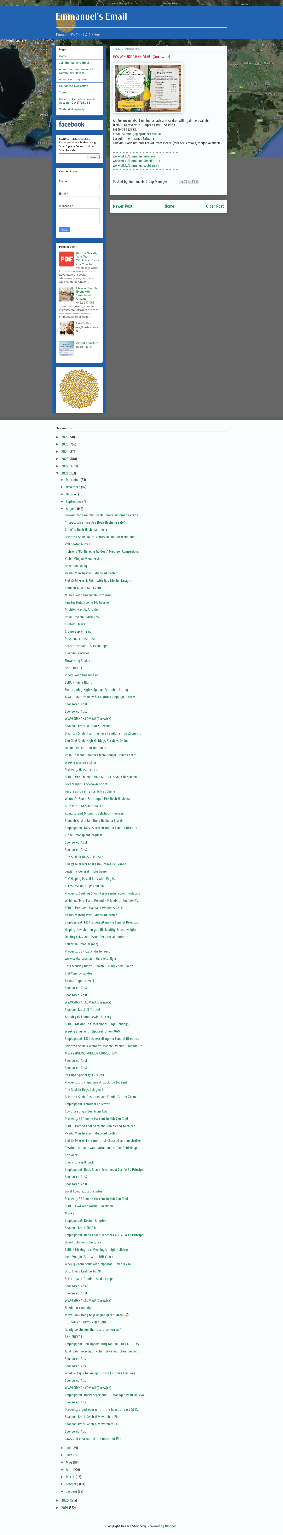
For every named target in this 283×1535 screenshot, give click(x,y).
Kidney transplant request (84, 835)
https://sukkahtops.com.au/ (84, 886)
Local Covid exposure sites (84, 1191)
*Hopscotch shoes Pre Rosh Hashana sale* (95, 522)
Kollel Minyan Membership (83, 559)
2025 (65, 444)
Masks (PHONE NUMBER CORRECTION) (91, 1053)
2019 (65, 1508)
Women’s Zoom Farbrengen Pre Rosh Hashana (97, 799)
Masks (69, 1213)
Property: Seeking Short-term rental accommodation (102, 893)
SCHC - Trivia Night (78, 682)
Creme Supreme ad (78, 631)
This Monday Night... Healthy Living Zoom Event (99, 966)
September (74, 501)
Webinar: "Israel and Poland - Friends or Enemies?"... (102, 900)
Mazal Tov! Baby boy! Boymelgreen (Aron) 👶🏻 (97, 1315)
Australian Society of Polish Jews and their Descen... (102, 1351)
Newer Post (123, 206)
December (73, 480)
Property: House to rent (82, 770)
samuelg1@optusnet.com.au (142, 134)
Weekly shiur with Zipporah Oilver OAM (93, 1031)
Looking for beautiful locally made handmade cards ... (103, 515)
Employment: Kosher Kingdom (86, 1220)
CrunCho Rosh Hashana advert (86, 530)
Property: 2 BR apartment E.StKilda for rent (96, 1082)
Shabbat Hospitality (71, 109)
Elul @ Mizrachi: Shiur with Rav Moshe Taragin (98, 581)
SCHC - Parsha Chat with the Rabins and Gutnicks (100, 1126)
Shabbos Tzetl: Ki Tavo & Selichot (88, 726)
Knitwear (71, 1155)
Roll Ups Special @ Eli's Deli (84, 1075)
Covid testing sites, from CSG (86, 1111)
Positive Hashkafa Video (82, 610)
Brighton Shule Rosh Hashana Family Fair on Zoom (100, 1097)
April (69, 1469)
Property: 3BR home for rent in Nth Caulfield (96, 1118)
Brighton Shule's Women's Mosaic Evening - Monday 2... (104, 1046)
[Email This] (181, 182)
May (69, 1462)
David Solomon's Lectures (83, 1242)
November (73, 487)
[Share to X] (189, 182)
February (72, 1484)
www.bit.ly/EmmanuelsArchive (134, 156)
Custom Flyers (75, 624)
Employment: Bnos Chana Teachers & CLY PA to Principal (104, 1169)
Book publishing (76, 566)
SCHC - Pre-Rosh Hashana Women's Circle (94, 908)
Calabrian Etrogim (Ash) (81, 944)
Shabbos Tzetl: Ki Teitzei (82, 1009)
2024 (65, 451)
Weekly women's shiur (80, 762)
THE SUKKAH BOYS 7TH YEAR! (85, 1322)
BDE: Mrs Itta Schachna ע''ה (84, 806)
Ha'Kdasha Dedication (73, 85)
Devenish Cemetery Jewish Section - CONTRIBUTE (77, 100)
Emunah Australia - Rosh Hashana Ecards (94, 820)
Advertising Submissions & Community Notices (76, 71)
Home (169, 206)
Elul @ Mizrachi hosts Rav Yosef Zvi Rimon (95, 864)
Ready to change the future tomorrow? (93, 1329)
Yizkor (63, 92)
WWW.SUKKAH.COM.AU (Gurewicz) (88, 719)
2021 (65, 473)
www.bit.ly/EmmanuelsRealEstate (137, 161)
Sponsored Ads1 (76, 704)
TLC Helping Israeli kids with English (90, 878)
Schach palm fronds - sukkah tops (89, 1279)
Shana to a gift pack (79, 1162)
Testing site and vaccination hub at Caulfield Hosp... (102, 1148)
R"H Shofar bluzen (77, 544)
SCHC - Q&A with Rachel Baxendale (89, 1206)
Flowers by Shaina (77, 661)
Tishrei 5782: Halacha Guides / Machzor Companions (102, 551)
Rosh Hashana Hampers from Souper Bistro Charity (101, 755)
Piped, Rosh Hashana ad (82, 675)
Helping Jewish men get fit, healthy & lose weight (100, 929)
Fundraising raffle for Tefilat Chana (90, 791)
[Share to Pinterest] (197, 182)
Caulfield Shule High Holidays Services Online (96, 740)
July (69, 1448)
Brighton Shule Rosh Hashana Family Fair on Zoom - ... (103, 733)
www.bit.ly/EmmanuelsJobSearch (136, 165)
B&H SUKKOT (73, 668)
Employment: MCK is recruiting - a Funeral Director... (102, 828)
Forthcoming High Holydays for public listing (96, 690)
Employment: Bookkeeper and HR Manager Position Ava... (105, 1395)
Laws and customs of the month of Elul (93, 1439)
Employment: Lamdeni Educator (87, 1104)
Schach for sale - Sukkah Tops (86, 646)
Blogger (170, 1526)
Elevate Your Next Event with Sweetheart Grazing (88, 293)
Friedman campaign (78, 1308)
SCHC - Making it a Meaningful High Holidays (97, 1024)
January (72, 1491)
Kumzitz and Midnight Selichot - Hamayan (95, 813)
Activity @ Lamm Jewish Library (88, 1017)
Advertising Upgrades (73, 79)
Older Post (215, 206)
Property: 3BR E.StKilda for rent (87, 951)
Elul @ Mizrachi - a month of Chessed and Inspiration (103, 1140)
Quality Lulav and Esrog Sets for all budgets (96, 937)
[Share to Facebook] (193, 182)
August (71, 509)
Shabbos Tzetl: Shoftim (81, 1228)
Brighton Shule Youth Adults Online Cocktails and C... (102, 537)
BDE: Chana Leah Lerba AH (83, 1271)
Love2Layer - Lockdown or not (86, 784)
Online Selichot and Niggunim (85, 748)
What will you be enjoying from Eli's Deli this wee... (101, 1373)
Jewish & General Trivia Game (86, 871)
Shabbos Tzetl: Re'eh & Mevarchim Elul (92, 1417)
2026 (65, 437)
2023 (65, 459)
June (69, 1455)
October (72, 494)
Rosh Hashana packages (82, 617)
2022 (65, 466)
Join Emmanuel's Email (74, 62)
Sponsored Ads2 (76, 711)
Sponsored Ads (75, 1359)
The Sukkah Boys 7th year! (84, 857)
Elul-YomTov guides (78, 973)
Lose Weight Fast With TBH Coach (89, 1257)
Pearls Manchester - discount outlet (91, 573)
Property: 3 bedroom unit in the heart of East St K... (102, 1409)
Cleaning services (77, 653)
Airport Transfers (87, 343)
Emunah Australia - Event (83, 588)
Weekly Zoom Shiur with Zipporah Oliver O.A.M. (98, 1264)
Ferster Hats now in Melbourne (87, 602)
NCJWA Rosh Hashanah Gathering (88, 595)
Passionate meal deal (80, 639)
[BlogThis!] (185, 182)
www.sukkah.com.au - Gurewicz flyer (90, 958)
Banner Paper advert (79, 980)
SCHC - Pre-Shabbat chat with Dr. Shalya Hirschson (101, 777)
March (71, 1477)
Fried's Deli (83, 323)
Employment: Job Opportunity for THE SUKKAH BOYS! (102, 1344)
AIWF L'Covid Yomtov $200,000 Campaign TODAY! (100, 697)
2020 (65, 1500)
